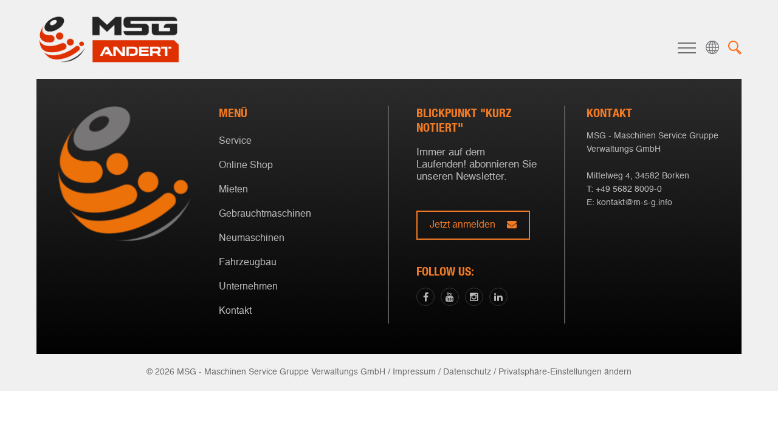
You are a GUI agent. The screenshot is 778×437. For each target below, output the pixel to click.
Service (235, 141)
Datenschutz (467, 372)
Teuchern (386, 269)
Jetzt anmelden (464, 225)
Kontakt (235, 311)
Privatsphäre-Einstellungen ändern (565, 372)
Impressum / (417, 372)
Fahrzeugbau (248, 263)
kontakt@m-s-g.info (634, 202)
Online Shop (246, 166)
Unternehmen (248, 287)
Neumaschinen (251, 238)
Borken (386, 251)
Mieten (233, 190)
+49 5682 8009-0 (629, 189)
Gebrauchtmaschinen (265, 214)
